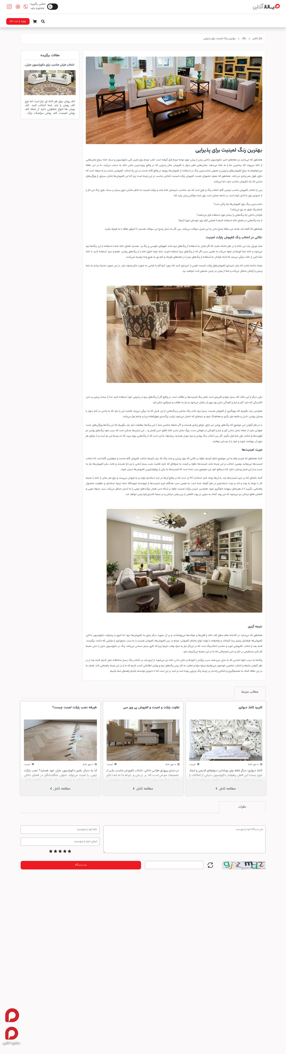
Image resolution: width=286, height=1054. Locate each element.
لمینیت (175, 176)
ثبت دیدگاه (81, 865)
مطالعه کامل (227, 789)
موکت (192, 635)
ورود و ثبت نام (18, 21)
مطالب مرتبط (249, 692)
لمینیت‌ (180, 489)
